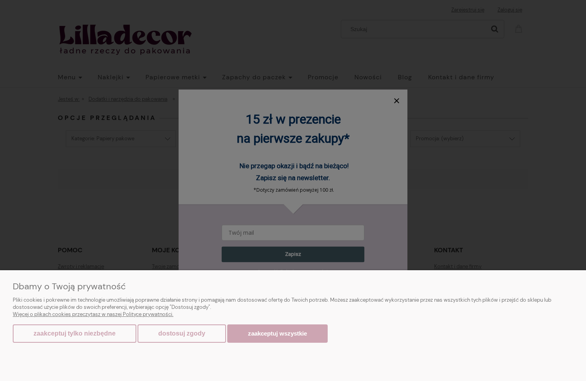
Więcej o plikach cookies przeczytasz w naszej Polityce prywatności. (93, 314)
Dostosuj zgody (181, 333)
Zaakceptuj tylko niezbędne (74, 333)
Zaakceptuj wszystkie (277, 333)
